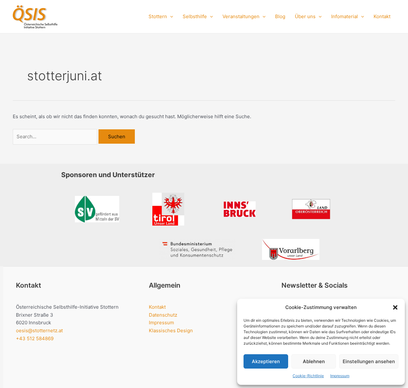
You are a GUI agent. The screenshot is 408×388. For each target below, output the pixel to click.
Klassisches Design (171, 330)
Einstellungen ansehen (369, 361)
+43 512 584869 (35, 338)
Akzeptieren (266, 361)
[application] (170, 16)
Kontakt (382, 16)
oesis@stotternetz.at (39, 330)
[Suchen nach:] (55, 136)
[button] (395, 307)
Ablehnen (314, 361)
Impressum (339, 375)
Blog (280, 16)
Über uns (305, 16)
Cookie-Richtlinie (308, 375)
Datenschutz (163, 315)
